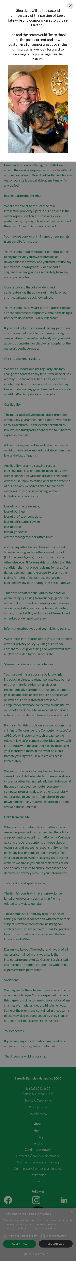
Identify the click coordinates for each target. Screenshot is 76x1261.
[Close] (70, 5)
